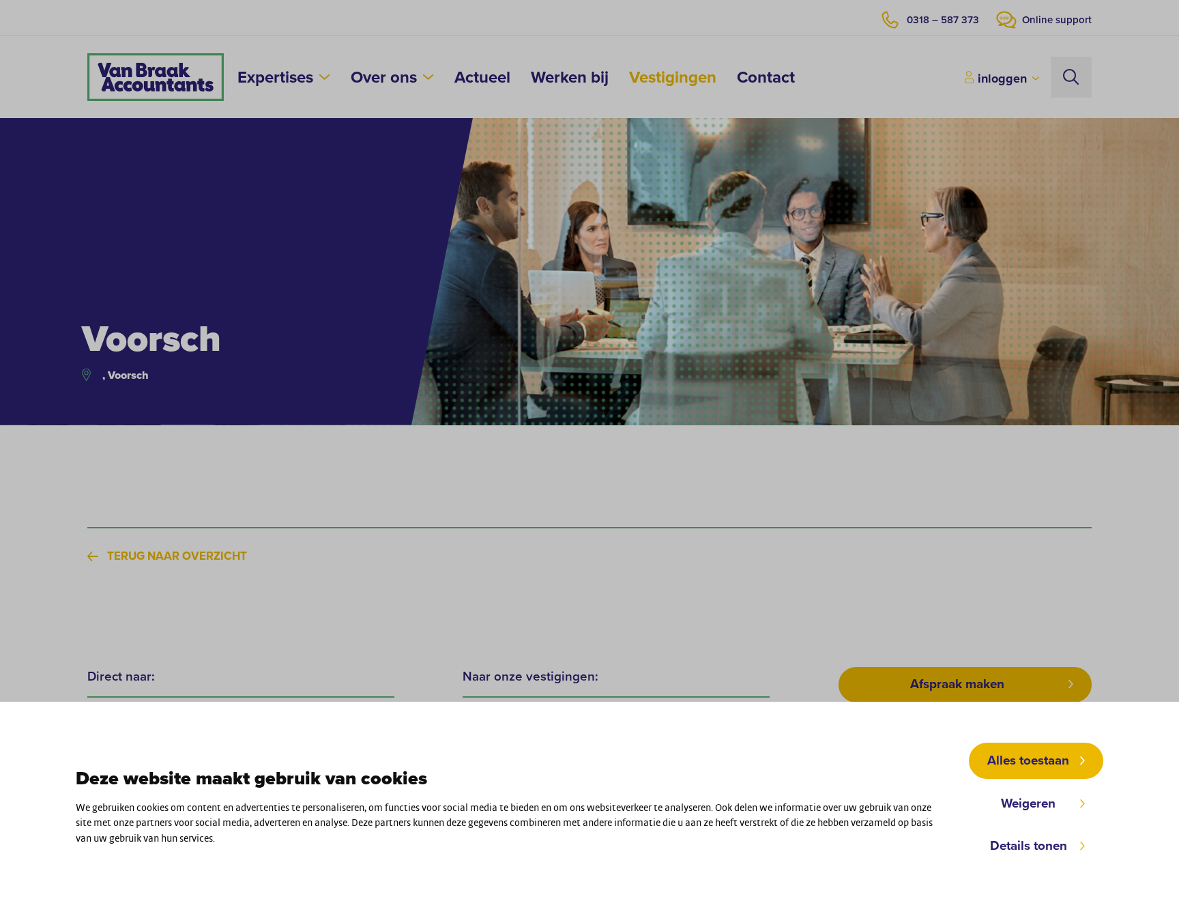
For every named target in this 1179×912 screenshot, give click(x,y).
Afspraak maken (957, 684)
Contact (766, 77)
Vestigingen (672, 77)
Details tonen (1028, 845)
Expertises (275, 77)
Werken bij (570, 77)
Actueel (482, 77)
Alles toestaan (1028, 760)
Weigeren (1028, 803)
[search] (1071, 77)
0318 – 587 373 (943, 20)
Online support (1057, 20)
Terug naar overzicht (177, 556)
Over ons (384, 77)
